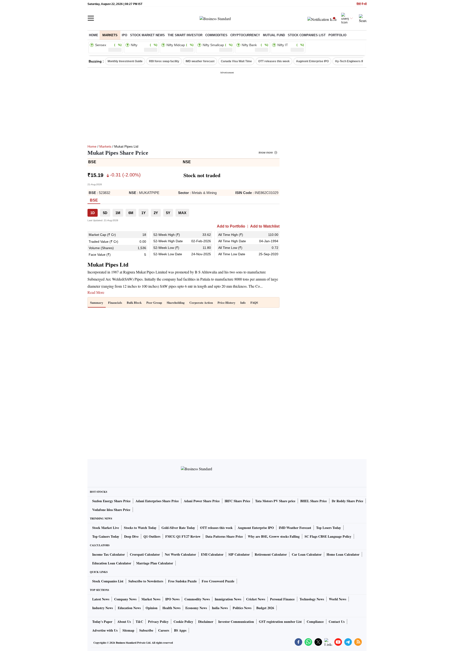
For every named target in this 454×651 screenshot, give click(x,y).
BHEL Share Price (313, 500)
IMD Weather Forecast (295, 527)
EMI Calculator (212, 554)
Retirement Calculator (271, 554)
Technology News (312, 599)
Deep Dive (131, 536)
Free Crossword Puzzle (218, 581)
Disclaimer (205, 621)
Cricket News (255, 599)
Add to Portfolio (231, 226)
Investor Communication (236, 621)
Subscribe (146, 630)
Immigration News (228, 599)
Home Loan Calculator (343, 554)
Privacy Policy (158, 621)
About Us (124, 621)
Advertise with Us (105, 630)
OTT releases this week (274, 61)
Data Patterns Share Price (224, 536)
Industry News (102, 607)
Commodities (216, 35)
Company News (125, 599)
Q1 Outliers (152, 536)
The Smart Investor (185, 35)
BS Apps (180, 630)
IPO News (172, 599)
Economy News (196, 607)
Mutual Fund (274, 35)
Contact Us (337, 621)
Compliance (315, 621)
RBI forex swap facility (164, 61)
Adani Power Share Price (202, 500)
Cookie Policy (183, 621)
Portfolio (337, 35)
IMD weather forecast (200, 61)
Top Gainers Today (105, 536)
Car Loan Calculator (307, 554)
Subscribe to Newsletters (145, 581)
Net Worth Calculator (180, 554)
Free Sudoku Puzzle (182, 581)
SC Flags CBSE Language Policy (328, 536)
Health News (171, 607)
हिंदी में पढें (362, 4)
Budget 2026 (265, 607)
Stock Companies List (107, 581)
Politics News (242, 607)
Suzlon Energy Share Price (111, 500)
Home (93, 35)
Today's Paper (102, 621)
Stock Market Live (105, 527)
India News (220, 607)
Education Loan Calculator (111, 563)
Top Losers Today (328, 527)
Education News (129, 607)
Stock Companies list (307, 35)
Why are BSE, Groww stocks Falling (274, 536)
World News (337, 599)
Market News (150, 599)
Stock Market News (147, 35)
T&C (139, 621)
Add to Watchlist (264, 226)
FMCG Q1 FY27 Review (183, 536)
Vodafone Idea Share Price (111, 509)
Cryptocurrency (245, 35)
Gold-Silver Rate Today (178, 527)
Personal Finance (282, 599)
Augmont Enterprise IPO (312, 61)
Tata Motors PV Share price (275, 500)
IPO (124, 35)
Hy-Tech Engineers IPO (350, 61)
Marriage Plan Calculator (154, 563)
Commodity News (197, 599)
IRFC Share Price (237, 500)
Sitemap (128, 630)
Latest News (100, 599)
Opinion (151, 607)
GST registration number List (280, 621)
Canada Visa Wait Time (236, 61)
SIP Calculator (239, 554)
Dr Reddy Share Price (347, 500)
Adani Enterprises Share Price (157, 500)
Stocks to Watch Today (140, 527)
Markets (110, 35)
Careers (163, 630)
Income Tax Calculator (108, 554)
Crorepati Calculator (145, 554)
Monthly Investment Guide (125, 61)
